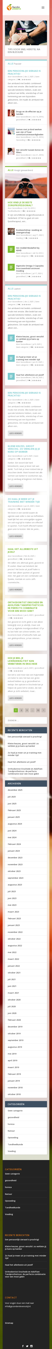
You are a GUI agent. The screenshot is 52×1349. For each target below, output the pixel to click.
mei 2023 (12, 905)
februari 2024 (14, 844)
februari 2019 (14, 1074)
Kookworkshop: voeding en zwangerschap (29, 231)
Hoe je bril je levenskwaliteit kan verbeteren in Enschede (22, 661)
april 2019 (12, 1060)
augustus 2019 (15, 1047)
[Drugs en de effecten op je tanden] (11, 113)
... (32, 710)
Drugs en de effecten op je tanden (28, 112)
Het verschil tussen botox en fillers (30, 151)
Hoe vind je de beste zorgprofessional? (20, 204)
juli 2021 (12, 979)
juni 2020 (12, 1013)
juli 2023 (12, 891)
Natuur (11, 1131)
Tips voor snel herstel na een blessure (24, 51)
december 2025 (15, 790)
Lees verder (15, 433)
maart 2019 (13, 1067)
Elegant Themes (28, 1339)
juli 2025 (12, 796)
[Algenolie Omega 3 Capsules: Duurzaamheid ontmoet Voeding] (11, 267)
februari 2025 (14, 810)
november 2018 (15, 1087)
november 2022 (15, 932)
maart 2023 (13, 911)
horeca (11, 1124)
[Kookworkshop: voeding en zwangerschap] (11, 231)
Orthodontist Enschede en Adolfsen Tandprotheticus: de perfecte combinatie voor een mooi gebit (26, 606)
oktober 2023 (14, 871)
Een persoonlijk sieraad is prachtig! (24, 72)
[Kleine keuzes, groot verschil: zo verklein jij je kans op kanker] (11, 338)
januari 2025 (14, 817)
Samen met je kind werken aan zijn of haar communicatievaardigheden (29, 132)
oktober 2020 (14, 999)
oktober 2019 (14, 1033)
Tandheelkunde (14, 211)
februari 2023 (14, 918)
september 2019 (15, 1040)
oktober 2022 (14, 938)
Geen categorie (22, 256)
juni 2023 (12, 898)
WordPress (33, 1342)
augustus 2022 (15, 945)
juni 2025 (12, 803)
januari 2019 (14, 1080)
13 (38, 710)
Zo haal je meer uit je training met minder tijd (28, 358)
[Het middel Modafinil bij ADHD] (11, 249)
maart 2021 (13, 993)
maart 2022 (13, 959)
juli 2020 (12, 1006)
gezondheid (21, 119)
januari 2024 (14, 851)
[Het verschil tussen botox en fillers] (11, 151)
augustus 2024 (15, 823)
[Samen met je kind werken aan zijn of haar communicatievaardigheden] (11, 130)
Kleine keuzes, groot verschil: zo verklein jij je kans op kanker (30, 339)
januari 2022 (14, 966)
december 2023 (15, 857)
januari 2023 (14, 925)
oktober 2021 (14, 972)
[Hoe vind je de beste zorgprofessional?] (26, 185)
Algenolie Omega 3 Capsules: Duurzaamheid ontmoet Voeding (30, 268)
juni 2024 (12, 830)
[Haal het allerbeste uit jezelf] (11, 376)
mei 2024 (12, 837)
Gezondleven (17, 76)
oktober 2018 (14, 1094)
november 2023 (15, 864)
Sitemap (9, 1323)
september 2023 (15, 878)
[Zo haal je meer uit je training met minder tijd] (11, 358)
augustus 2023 (15, 884)
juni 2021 (12, 986)
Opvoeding (20, 140)
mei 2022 (12, 952)
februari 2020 (14, 1020)
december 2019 (15, 1026)
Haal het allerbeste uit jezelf (30, 375)
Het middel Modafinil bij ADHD (27, 249)
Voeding (19, 238)
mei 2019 (12, 1053)
